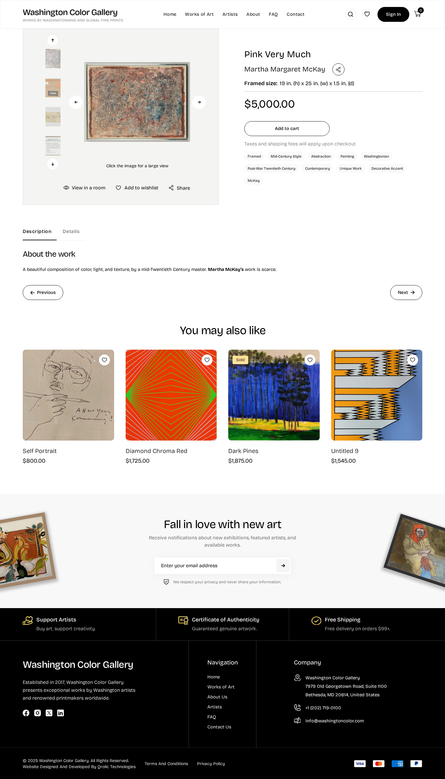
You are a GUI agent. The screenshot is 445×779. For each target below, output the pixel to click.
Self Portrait (40, 450)
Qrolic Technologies (116, 766)
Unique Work (351, 168)
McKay (254, 180)
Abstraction (321, 156)
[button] (137, 102)
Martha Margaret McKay (284, 69)
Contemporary (317, 168)
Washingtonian (376, 156)
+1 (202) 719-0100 (323, 708)
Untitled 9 (345, 450)
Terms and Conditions (166, 763)
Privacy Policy (211, 763)
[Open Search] (351, 14)
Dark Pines (243, 450)
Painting (347, 156)
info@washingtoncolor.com (334, 721)
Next (199, 102)
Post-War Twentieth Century (271, 168)
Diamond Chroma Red (156, 450)
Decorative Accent (387, 168)
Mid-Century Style (286, 156)
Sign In (393, 14)
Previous (76, 102)
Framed (254, 156)
